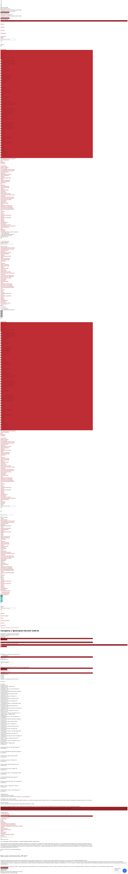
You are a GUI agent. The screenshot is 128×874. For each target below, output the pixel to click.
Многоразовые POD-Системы (8, 169)
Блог (2, 228)
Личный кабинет (5, 594)
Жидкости (3, 173)
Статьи (2, 821)
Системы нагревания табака (7, 209)
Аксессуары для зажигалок (7, 207)
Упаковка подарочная (6, 215)
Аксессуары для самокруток (7, 198)
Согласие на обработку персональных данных (12, 826)
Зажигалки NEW (4, 203)
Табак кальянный (5, 175)
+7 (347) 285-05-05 (5, 593)
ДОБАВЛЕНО (4, 639)
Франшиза (3, 822)
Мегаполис (3, 223)
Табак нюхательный (5, 180)
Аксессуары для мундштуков (8, 194)
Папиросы (3, 191)
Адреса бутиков (6, 592)
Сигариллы (3, 182)
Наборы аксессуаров (6, 193)
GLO (2, 210)
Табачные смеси (4, 189)
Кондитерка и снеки (5, 224)
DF (1, 183)
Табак (2, 179)
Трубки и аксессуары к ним (7, 197)
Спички (2, 218)
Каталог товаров (4, 167)
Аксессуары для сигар (6, 199)
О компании (3, 165)
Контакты (3, 230)
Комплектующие (5, 171)
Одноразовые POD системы (7, 170)
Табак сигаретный (5, 187)
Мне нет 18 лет (4, 869)
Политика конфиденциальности (8, 824)
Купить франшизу (5, 227)
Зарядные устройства (6, 217)
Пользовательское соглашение (8, 225)
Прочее (2, 213)
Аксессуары (3, 192)
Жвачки (2, 219)
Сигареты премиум (5, 181)
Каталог (2, 827)
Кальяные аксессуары (6, 177)
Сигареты (3, 185)
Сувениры (3, 195)
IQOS (2, 212)
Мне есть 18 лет (4, 867)
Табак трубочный (5, 186)
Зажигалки (3, 201)
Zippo (2, 204)
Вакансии (3, 229)
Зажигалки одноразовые (6, 206)
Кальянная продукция (6, 174)
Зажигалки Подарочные (6, 205)
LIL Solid (3, 211)
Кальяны (2, 176)
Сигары (2, 188)
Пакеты (2, 216)
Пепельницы (4, 200)
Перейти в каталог (5, 12)
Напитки (3, 221)
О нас (2, 820)
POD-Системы (4, 168)
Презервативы (4, 222)
